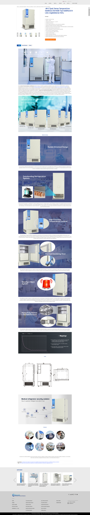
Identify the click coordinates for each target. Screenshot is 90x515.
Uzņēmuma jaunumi (58, 502)
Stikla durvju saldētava (30, 6)
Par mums (50, 3)
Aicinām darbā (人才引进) (15, 508)
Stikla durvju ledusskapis (29, 500)
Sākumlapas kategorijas (23, 6)
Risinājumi (60, 3)
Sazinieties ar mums (74, 3)
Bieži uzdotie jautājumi (14, 506)
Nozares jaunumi (58, 500)
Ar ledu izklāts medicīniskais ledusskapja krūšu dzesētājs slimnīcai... (33, 485)
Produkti (55, 3)
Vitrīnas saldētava (43, 510)
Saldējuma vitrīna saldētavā (44, 504)
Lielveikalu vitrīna (51, 514)
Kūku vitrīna (47, 514)
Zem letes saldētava (43, 508)
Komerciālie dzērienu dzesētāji (59, 514)
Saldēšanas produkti (20, 514)
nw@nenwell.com (71, 503)
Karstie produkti (15, 514)
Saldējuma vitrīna (43, 514)
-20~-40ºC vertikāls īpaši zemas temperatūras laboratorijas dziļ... (44, 485)
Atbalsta (68, 3)
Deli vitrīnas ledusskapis (29, 510)
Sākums (46, 3)
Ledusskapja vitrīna (28, 504)
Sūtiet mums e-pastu (51, 39)
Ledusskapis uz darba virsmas (27, 514)
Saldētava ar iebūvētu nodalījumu (45, 506)
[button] (39, 34)
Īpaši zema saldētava (47, 6)
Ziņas (64, 3)
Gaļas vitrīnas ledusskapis (44, 500)
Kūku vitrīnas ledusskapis (29, 506)
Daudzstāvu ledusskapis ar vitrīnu (30, 508)
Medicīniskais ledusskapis (40, 6)
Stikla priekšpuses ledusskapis (36, 514)
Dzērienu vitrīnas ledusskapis (29, 502)
